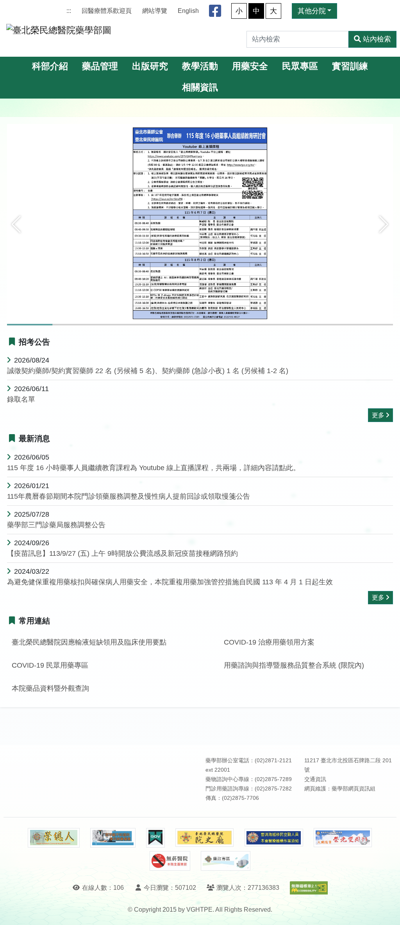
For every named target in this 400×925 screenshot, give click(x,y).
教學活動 (200, 66)
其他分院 (312, 11)
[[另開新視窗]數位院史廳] (204, 837)
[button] (16, 224)
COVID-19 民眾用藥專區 (50, 665)
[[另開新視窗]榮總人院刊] (53, 838)
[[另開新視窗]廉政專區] (225, 861)
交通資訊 (315, 779)
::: (68, 10)
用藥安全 (250, 66)
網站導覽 (154, 10)
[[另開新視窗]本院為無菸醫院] (170, 861)
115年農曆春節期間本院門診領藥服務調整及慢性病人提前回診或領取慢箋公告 (128, 496)
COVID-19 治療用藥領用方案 (269, 642)
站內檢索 (377, 39)
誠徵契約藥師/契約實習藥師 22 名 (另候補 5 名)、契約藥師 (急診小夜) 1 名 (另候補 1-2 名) (147, 371)
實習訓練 (350, 66)
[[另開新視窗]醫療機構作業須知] (274, 837)
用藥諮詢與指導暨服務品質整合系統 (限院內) (294, 665)
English (188, 10)
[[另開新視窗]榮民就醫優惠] (113, 838)
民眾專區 (300, 66)
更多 (378, 415)
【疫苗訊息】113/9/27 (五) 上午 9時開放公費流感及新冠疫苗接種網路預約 (122, 553)
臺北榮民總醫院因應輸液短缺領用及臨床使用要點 (89, 642)
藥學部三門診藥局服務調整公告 (56, 525)
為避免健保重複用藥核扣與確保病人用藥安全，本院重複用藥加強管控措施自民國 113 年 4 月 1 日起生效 (170, 582)
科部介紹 (50, 66)
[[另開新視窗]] (200, 224)
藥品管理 (100, 66)
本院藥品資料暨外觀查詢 (50, 688)
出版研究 (150, 66)
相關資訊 (200, 87)
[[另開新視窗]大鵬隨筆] (343, 837)
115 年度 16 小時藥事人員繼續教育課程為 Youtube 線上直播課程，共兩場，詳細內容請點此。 (153, 468)
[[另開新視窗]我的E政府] (155, 838)
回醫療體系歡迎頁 (107, 10)
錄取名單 (21, 399)
